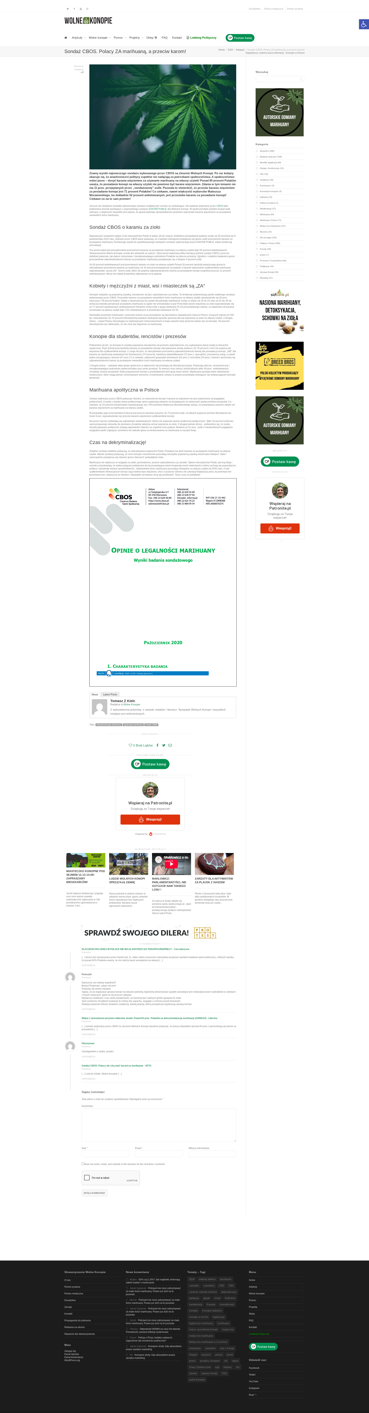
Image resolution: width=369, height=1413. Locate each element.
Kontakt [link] (177, 37)
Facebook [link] (254, 1368)
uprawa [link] (193, 1373)
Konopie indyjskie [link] (212, 1310)
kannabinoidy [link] (227, 1304)
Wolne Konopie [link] (131, 704)
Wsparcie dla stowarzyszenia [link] (79, 1334)
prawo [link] (263, 255)
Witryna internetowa (199, 1148)
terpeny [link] (228, 1367)
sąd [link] (217, 1367)
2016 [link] (191, 1279)
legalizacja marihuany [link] (133, 725)
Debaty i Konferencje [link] (269, 168)
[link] (364, 24)
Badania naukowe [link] (268, 157)
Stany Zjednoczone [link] (200, 1367)
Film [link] (262, 174)
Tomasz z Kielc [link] (122, 701)
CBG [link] (231, 1285)
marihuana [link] (223, 1323)
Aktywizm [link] (78, 66)
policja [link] (218, 1354)
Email (138, 1148)
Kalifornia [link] (230, 1298)
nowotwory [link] (195, 1348)
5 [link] (80, 72)
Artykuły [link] (77, 37)
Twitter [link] (252, 1374)
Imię (84, 1148)
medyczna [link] (228, 1329)
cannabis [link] (194, 1285)
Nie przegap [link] (265, 237)
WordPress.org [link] (72, 1360)
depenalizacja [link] (228, 1292)
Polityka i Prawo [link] (267, 243)
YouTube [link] (253, 1381)
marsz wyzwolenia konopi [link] (203, 1329)
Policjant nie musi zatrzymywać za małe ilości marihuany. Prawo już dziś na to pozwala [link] (153, 1291)
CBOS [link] (219, 206)
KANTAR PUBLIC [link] (158, 209)
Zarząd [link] (68, 1307)
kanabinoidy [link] (195, 1304)
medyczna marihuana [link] (201, 1335)
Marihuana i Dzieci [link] (268, 220)
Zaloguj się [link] (70, 1351)
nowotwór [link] (210, 1348)
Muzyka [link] (263, 232)
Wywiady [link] (264, 278)
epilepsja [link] (194, 1298)
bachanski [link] (225, 1279)
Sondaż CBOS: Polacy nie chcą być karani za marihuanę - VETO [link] (116, 1065)
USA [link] (224, 1373)
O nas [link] (67, 1280)
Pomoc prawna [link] (295, 8)
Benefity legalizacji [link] (268, 162)
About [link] (94, 694)
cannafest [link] (209, 1285)
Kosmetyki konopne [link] (269, 191)
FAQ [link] (164, 37)
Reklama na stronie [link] (74, 1327)
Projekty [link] (135, 37)
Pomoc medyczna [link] (273, 8)
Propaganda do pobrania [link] (77, 1320)
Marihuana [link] (265, 214)
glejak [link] (206, 1298)
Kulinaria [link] (264, 197)
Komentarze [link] (265, 185)
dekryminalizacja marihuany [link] (108, 725)
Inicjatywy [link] (79, 69)
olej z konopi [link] (227, 1348)
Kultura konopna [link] (267, 203)
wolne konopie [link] (197, 1379)
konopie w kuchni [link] (198, 1317)
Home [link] (252, 1280)
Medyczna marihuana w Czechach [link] (208, 1342)
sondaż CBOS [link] (151, 725)
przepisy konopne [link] (210, 1360)
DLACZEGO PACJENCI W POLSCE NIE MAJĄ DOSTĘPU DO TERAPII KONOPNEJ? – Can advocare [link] (135, 949)
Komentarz (87, 1106)
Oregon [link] (193, 1354)
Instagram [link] (254, 1388)
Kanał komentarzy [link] (73, 1357)
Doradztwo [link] (254, 8)
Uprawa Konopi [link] (267, 272)
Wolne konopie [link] (98, 37)
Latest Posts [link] (110, 694)
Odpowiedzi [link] (88, 965)
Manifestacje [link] (266, 208)
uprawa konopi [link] (209, 1373)
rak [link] (226, 1360)
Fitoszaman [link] (88, 1043)
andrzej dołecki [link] (207, 1279)
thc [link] (238, 1367)
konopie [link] (193, 1310)
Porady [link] (263, 249)
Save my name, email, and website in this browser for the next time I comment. (124, 1164)
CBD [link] (221, 1285)
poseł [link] (230, 1354)
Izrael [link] (217, 1298)
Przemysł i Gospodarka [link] (271, 260)
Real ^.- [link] (253, 1395)
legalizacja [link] (218, 1317)
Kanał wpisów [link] (71, 1354)
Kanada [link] (211, 1304)
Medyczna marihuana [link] (270, 226)
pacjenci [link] (206, 1354)
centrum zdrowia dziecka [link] (203, 1292)
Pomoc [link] (119, 37)
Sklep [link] (150, 37)
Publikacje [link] (264, 266)
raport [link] (235, 1360)
